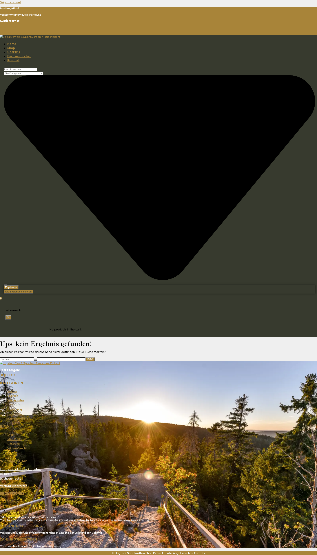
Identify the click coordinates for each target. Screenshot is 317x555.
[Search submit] (5, 284)
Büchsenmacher (11, 478)
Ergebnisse (11, 287)
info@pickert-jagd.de (12, 33)
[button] (8, 317)
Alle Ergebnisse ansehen (18, 291)
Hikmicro (6, 474)
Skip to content (10, 2)
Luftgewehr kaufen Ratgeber (20, 469)
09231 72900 (8, 27)
